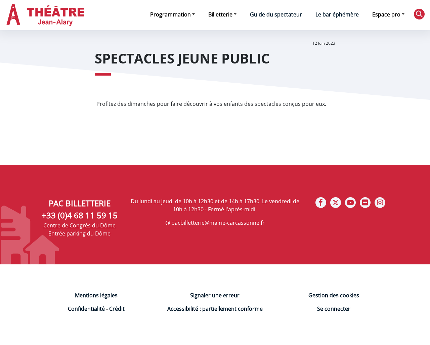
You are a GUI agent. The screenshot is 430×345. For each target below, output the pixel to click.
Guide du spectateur (276, 14)
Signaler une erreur (215, 295)
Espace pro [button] (386, 14)
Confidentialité (86, 308)
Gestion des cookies (333, 295)
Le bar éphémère (337, 14)
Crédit (117, 308)
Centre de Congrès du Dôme (79, 225)
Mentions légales (96, 295)
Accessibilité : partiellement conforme (215, 308)
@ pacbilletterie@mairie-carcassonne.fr (215, 222)
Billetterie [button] (220, 14)
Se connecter (333, 308)
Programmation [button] (170, 14)
